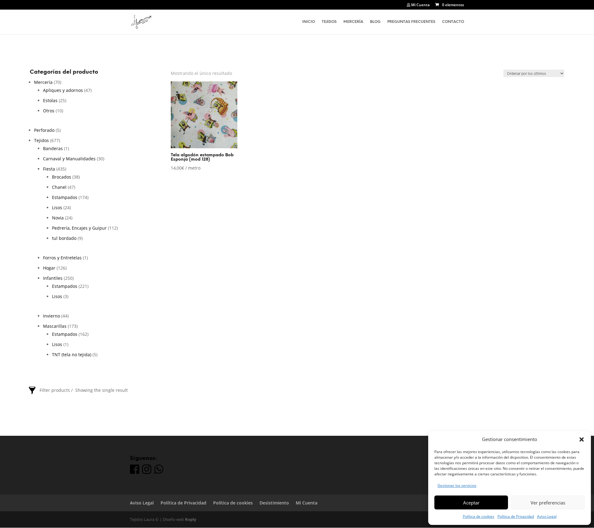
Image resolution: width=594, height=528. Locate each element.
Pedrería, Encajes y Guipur (79, 228)
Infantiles (52, 278)
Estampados (64, 197)
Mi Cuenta (420, 5)
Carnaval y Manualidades (69, 159)
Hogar (49, 268)
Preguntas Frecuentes (411, 22)
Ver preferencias (548, 503)
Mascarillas (55, 326)
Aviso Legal (547, 516)
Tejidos (329, 22)
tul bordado (64, 238)
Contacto (453, 22)
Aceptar (471, 503)
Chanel (59, 187)
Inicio (308, 22)
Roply (190, 519)
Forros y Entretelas (62, 258)
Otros (48, 111)
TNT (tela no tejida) (71, 354)
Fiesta (49, 169)
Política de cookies (478, 516)
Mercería (353, 22)
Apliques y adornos (63, 90)
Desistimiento (274, 503)
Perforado (44, 130)
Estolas (50, 100)
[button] (582, 439)
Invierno (51, 316)
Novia (58, 218)
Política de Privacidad (515, 516)
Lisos (57, 207)
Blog (375, 22)
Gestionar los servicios (456, 485)
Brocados (61, 177)
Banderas (53, 148)
